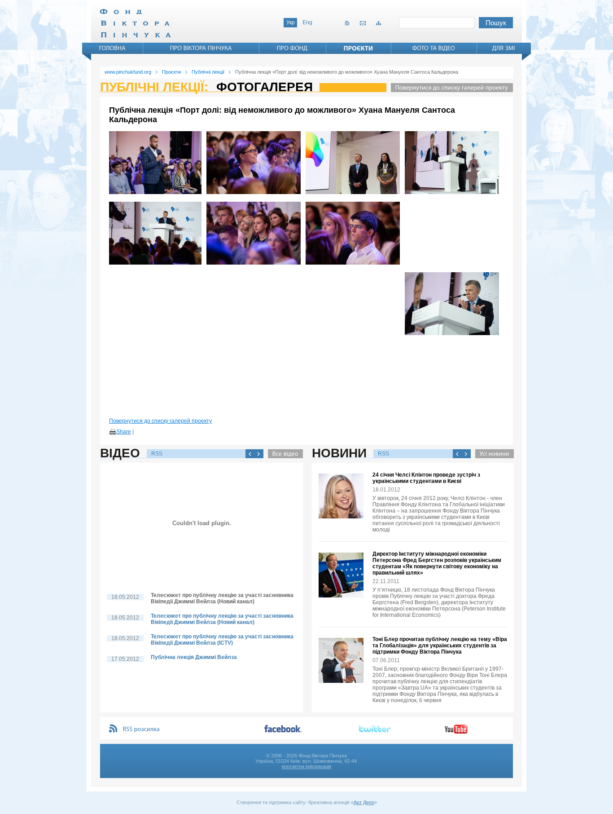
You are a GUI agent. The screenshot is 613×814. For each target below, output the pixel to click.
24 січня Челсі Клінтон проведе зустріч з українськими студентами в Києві (426, 478)
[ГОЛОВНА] (112, 48)
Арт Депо (364, 802)
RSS (156, 454)
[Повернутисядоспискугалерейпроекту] (449, 87)
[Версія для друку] (112, 432)
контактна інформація (306, 766)
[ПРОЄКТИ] (358, 48)
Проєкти (171, 72)
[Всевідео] (283, 453)
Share (123, 432)
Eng (307, 22)
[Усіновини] (492, 453)
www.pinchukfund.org (128, 72)
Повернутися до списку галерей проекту (160, 421)
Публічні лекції (208, 72)
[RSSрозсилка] (141, 729)
